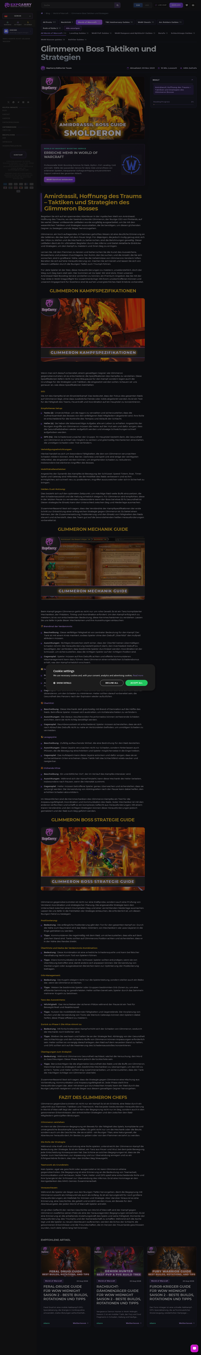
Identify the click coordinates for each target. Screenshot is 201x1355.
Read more (138, 675)
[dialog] (100, 677)
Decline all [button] (111, 683)
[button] (62, 682)
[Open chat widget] (194, 1348)
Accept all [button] (136, 683)
